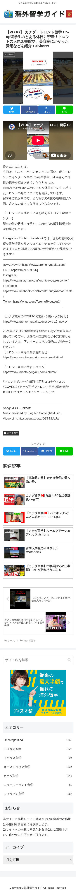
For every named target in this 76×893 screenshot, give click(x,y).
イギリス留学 (38, 757)
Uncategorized (38, 740)
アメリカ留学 (38, 749)
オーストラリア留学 (38, 766)
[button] (69, 660)
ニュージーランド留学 (38, 784)
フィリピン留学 (38, 793)
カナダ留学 (12, 433)
